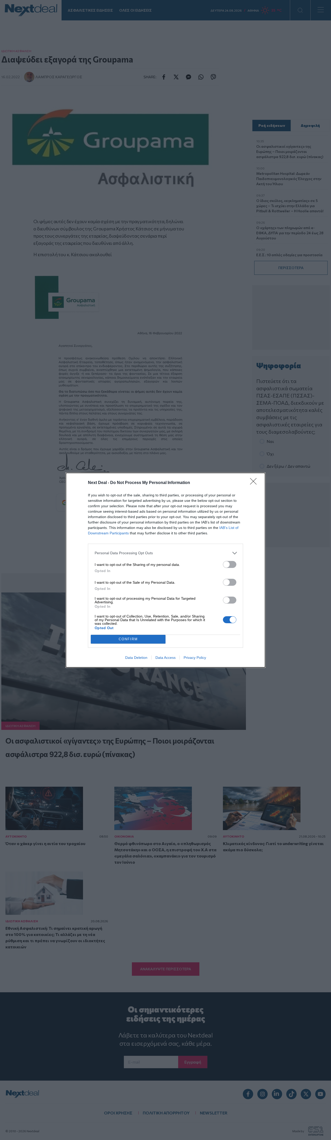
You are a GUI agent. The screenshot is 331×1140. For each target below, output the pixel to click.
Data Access (165, 657)
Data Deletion (136, 657)
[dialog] (165, 570)
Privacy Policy (195, 657)
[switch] (229, 564)
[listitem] (165, 553)
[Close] (255, 483)
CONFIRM (128, 639)
